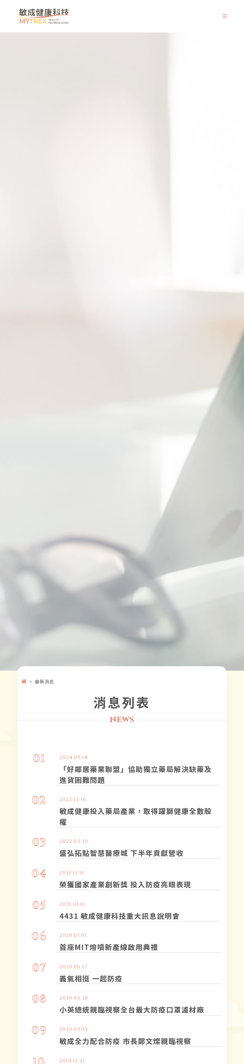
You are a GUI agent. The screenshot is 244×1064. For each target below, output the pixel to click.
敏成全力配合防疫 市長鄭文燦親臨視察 (125, 1041)
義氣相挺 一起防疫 (91, 978)
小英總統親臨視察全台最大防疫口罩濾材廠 (131, 1009)
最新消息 (44, 681)
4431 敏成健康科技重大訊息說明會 (119, 916)
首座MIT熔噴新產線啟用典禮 (108, 947)
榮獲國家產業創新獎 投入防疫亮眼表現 (125, 884)
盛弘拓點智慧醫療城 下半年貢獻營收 (121, 853)
